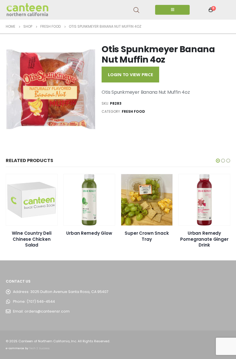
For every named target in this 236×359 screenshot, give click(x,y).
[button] (217, 160)
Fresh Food (133, 111)
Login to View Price (130, 74)
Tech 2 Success (39, 348)
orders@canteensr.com (47, 311)
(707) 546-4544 (40, 301)
